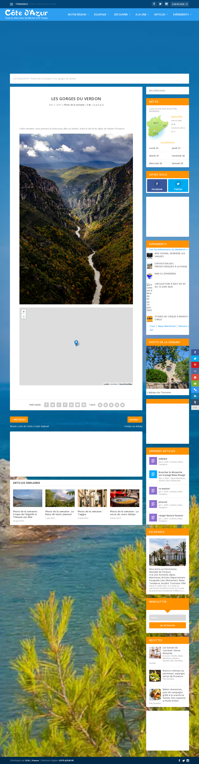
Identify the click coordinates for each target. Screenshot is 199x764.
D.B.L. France (32, 760)
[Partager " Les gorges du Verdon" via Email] (77, 405)
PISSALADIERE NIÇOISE (41, 3)
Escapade (100, 14)
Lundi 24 (153, 148)
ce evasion (164, 488)
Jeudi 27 (176, 148)
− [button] (24, 316)
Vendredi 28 (178, 155)
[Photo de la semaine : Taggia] (92, 498)
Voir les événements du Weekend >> (168, 249)
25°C (155, 133)
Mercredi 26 (155, 163)
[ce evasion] (153, 491)
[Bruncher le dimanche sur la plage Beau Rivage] (153, 474)
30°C (155, 122)
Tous (153, 326)
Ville (183, 583)
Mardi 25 (154, 155)
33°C (165, 125)
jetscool (163, 501)
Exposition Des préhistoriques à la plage (171, 265)
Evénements (181, 14)
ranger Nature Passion (171, 515)
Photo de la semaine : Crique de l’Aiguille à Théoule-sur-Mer (25, 514)
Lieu (162, 580)
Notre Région (77, 14)
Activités (163, 574)
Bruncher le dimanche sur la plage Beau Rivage (172, 473)
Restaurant (175, 480)
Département (177, 577)
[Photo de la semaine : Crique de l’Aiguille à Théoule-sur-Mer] (27, 498)
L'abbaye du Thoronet (159, 392)
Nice (168, 480)
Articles (159, 14)
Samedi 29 (177, 163)
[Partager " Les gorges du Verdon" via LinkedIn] (71, 405)
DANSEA (163, 458)
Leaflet (106, 384)
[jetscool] (153, 504)
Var (151, 329)
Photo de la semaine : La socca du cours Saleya (124, 513)
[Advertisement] (99, 44)
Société (165, 583)
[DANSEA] (153, 461)
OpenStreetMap (125, 384)
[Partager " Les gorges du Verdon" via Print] (84, 405)
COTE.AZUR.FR (66, 760)
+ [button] (24, 312)
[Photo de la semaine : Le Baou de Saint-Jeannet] (60, 498)
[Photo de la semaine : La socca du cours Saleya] (124, 498)
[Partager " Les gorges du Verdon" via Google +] (59, 405)
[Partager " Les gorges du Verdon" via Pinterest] (65, 405)
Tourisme (175, 583)
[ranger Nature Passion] (153, 517)
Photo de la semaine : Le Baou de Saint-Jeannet (59, 513)
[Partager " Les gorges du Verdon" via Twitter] (53, 405)
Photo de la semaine (74, 104)
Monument (172, 580)
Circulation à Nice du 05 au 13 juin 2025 (170, 285)
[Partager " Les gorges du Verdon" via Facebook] (46, 405)
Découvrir (121, 14)
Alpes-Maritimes (167, 326)
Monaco (182, 326)
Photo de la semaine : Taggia (90, 513)
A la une (141, 14)
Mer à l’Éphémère (165, 273)
